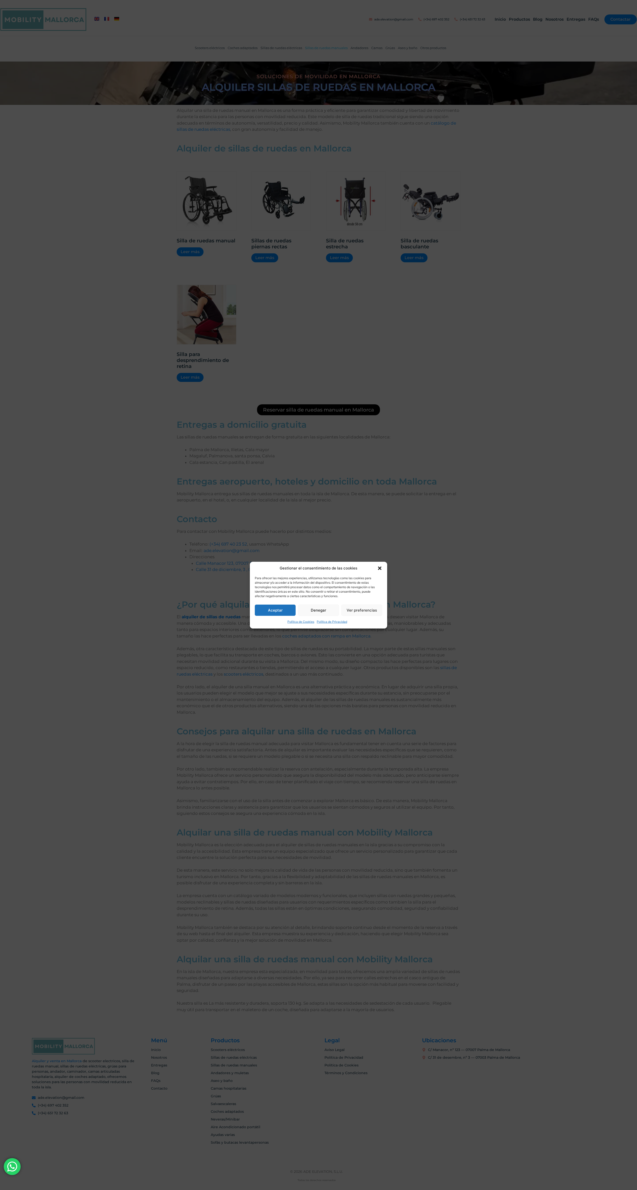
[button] (379, 568)
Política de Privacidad (332, 622)
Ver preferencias (362, 610)
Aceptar (275, 610)
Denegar (318, 610)
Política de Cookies (300, 622)
